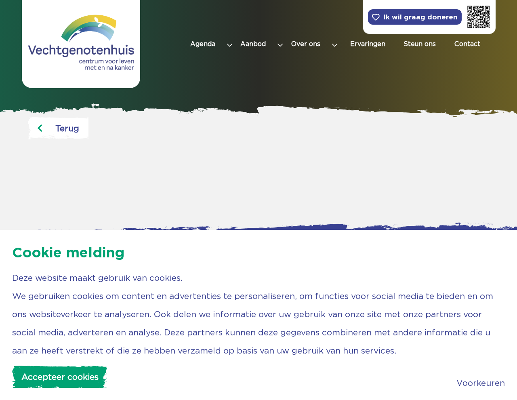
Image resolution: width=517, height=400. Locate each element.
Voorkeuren (480, 383)
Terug (67, 128)
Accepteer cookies (60, 377)
